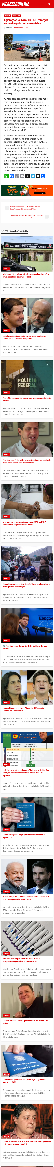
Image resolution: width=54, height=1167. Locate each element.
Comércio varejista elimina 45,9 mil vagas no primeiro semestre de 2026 (24, 1080)
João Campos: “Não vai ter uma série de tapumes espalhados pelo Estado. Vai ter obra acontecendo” (27, 461)
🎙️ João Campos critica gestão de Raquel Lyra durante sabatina (25, 647)
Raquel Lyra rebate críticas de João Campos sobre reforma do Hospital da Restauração (26, 585)
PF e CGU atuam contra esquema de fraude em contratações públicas (27, 399)
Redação (9, 27)
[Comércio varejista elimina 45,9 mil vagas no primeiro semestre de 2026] (27, 1061)
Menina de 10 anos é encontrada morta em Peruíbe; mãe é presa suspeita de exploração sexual (26, 275)
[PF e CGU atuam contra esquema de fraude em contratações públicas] (27, 378)
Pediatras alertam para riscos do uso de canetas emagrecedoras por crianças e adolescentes (21, 960)
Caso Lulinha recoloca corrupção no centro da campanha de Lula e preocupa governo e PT (27, 1142)
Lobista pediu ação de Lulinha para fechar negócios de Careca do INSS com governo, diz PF (24, 337)
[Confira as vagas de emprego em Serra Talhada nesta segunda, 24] (27, 814)
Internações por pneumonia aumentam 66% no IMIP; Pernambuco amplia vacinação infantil (24, 523)
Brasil (7, 15)
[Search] (49, 4)
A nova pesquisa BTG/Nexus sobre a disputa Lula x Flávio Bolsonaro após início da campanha (26, 898)
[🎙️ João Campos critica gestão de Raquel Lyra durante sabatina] (27, 625)
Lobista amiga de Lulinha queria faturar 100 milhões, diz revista (25, 1022)
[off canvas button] (42, 4)
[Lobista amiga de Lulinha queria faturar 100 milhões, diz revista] (27, 1000)
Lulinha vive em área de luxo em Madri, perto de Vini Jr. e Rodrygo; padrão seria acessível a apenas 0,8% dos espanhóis (26, 773)
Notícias (16, 15)
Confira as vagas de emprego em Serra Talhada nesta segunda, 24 (24, 836)
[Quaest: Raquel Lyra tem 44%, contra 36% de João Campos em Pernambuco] (27, 687)
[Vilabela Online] (16, 4)
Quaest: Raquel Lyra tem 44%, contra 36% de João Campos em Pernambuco (23, 709)
